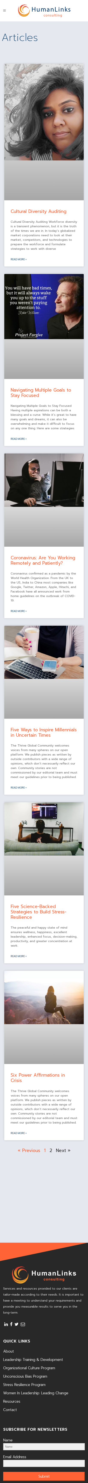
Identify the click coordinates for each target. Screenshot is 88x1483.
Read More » (19, 259)
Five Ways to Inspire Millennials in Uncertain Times (44, 732)
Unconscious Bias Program (25, 1376)
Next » (63, 1150)
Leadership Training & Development (33, 1359)
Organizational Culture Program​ (29, 1368)
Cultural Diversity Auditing (38, 211)
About (8, 1351)
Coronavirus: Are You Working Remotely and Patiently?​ (43, 560)
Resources (11, 1401)
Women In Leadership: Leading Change (35, 1393)
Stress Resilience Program (24, 1384)
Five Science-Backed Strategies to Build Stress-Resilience (38, 912)
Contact (10, 1409)
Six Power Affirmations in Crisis (38, 1078)
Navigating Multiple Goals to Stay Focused (41, 393)
